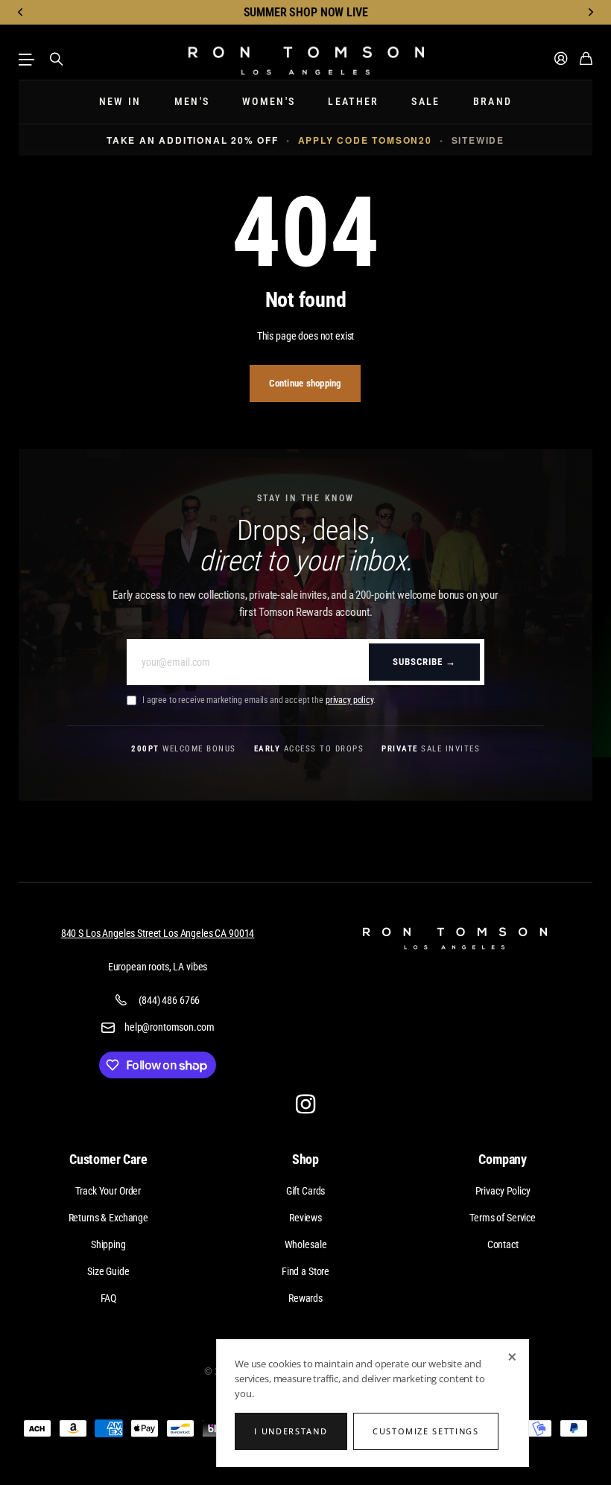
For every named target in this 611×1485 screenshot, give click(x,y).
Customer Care (108, 1159)
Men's (192, 101)
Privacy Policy (503, 1191)
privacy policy (349, 700)
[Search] (56, 59)
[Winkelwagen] (586, 59)
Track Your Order (108, 1191)
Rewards (305, 1298)
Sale (425, 101)
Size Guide (108, 1271)
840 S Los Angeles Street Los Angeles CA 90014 (158, 933)
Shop (305, 1159)
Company (502, 1159)
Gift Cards (306, 1191)
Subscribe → (424, 661)
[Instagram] (305, 1103)
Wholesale (306, 1244)
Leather (353, 101)
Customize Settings (426, 1431)
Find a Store (305, 1271)
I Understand (290, 1431)
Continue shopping (305, 383)
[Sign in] (561, 59)
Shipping (108, 1244)
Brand (493, 101)
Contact (503, 1244)
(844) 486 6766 (169, 1000)
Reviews (305, 1218)
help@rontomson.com (169, 1027)
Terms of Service (502, 1218)
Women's (268, 101)
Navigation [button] (27, 59)
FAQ (109, 1298)
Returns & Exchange (108, 1218)
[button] (21, 12)
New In (120, 101)
